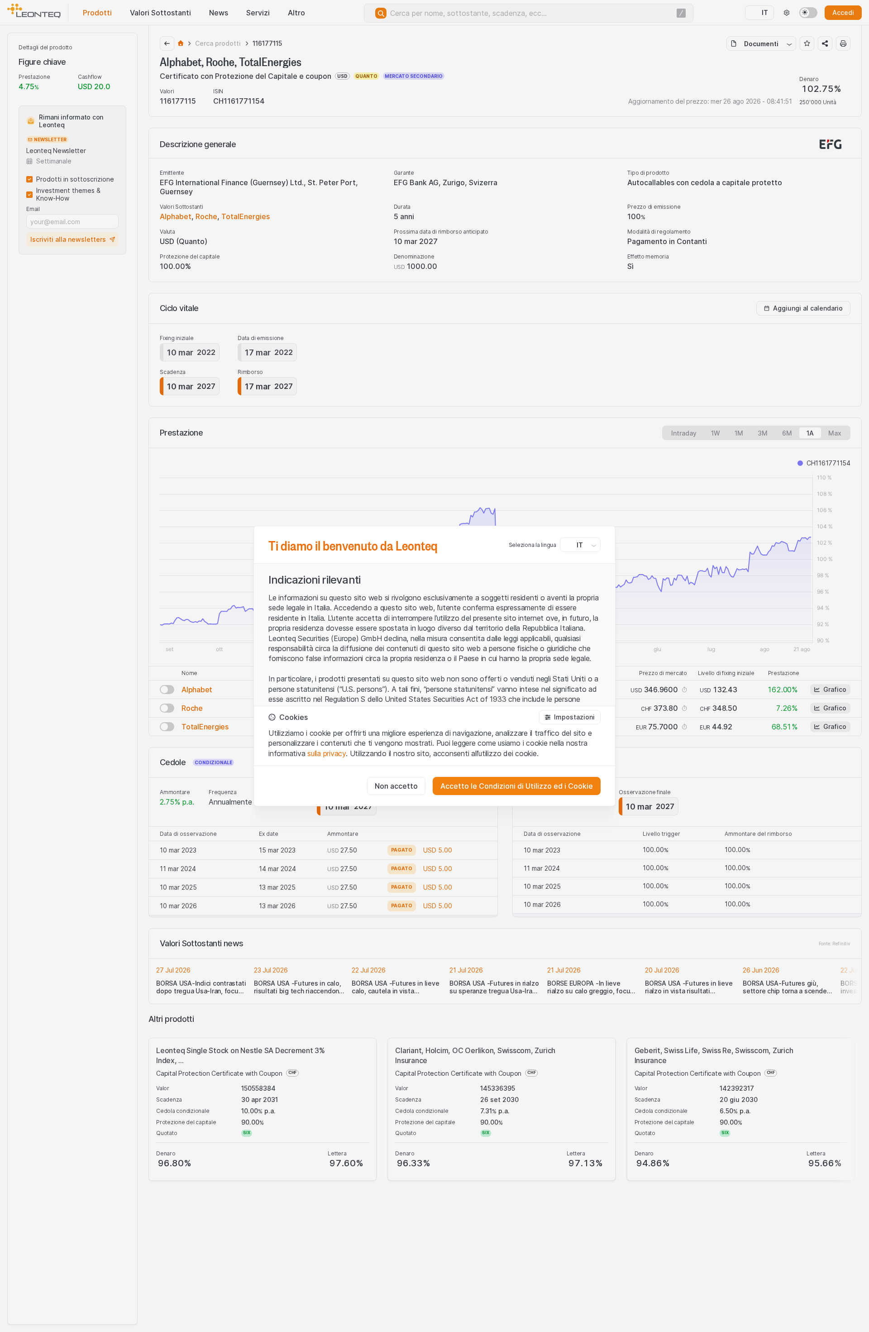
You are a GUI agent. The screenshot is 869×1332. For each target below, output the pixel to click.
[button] (570, 717)
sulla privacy (326, 753)
